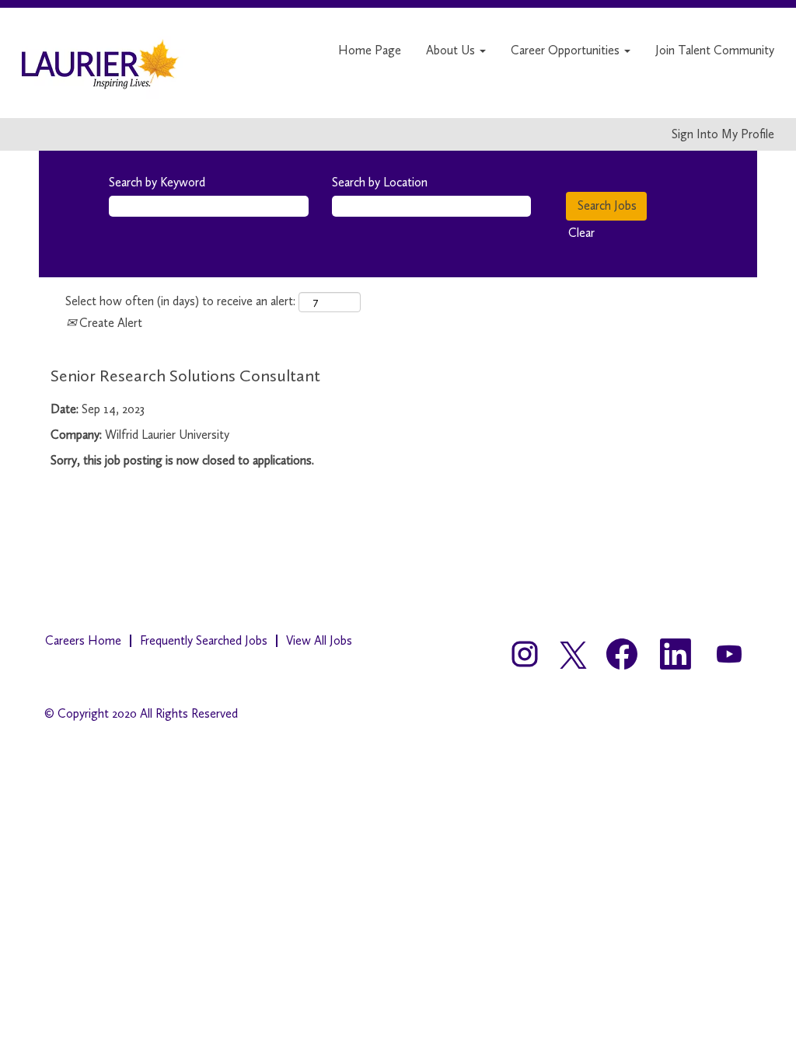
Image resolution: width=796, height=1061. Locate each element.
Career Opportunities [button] (567, 50)
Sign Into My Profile (723, 134)
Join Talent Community (714, 50)
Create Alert (109, 322)
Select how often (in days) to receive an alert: (180, 301)
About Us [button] (452, 50)
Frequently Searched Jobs (203, 640)
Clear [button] (581, 232)
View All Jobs (319, 640)
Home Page (369, 50)
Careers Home (83, 640)
